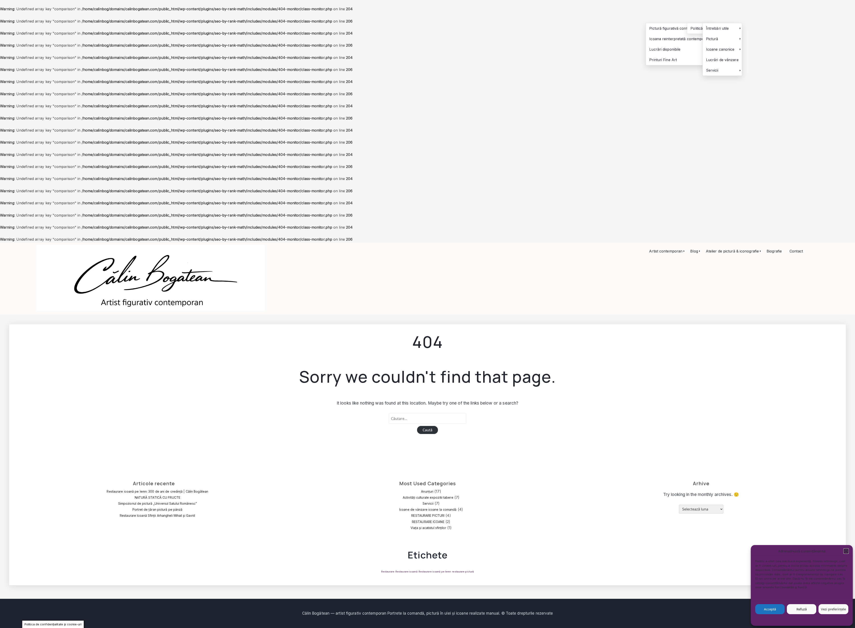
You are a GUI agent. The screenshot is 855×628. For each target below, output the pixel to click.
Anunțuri (427, 491)
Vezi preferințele (833, 609)
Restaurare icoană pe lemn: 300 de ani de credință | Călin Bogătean (157, 491)
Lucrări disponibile (664, 49)
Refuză (801, 609)
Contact (796, 251)
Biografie (774, 251)
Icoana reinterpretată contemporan (679, 39)
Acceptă (770, 609)
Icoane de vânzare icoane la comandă (428, 509)
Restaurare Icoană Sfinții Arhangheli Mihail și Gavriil (157, 515)
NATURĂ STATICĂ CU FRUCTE (157, 497)
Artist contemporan (665, 251)
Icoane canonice (720, 49)
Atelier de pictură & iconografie (732, 251)
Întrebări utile (717, 28)
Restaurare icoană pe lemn (435, 571)
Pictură (712, 39)
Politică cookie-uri (799, 619)
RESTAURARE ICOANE (428, 522)
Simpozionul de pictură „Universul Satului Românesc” (157, 503)
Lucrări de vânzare (722, 60)
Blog (694, 251)
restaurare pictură (463, 571)
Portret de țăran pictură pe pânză (157, 509)
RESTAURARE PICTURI (427, 515)
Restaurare (387, 571)
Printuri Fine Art (663, 60)
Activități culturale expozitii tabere (428, 497)
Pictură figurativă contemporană (677, 28)
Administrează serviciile (774, 596)
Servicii (712, 70)
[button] (846, 551)
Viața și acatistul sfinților (428, 528)
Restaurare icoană (406, 571)
